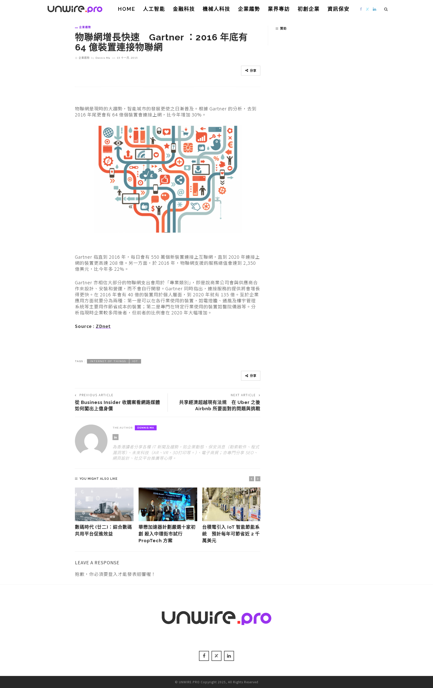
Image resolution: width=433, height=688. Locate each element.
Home (126, 9)
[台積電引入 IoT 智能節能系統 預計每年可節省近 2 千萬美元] (231, 504)
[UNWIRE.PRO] (75, 8)
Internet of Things (108, 361)
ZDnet (103, 326)
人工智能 (154, 9)
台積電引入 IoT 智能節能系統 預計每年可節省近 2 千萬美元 (231, 533)
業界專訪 (279, 9)
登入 (113, 574)
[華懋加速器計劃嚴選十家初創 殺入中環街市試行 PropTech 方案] (168, 504)
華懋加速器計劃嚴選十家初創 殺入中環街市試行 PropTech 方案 (167, 533)
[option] (104, 512)
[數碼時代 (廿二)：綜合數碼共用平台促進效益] (104, 504)
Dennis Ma (102, 57)
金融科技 (184, 9)
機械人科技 (216, 9)
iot (135, 361)
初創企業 (309, 9)
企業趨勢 (249, 9)
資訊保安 (339, 9)
